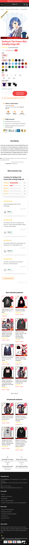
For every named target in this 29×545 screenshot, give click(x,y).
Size (3, 72)
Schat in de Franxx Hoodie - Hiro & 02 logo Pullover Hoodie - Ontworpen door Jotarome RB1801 (20, 334)
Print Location (5, 80)
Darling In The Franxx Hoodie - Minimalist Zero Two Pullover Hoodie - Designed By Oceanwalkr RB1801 (7, 383)
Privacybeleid (4, 498)
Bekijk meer (14, 393)
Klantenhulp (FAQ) (5, 518)
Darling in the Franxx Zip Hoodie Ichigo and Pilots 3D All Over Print (21, 381)
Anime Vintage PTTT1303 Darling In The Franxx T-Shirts (8, 311)
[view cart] (27, 4)
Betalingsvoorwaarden (6, 511)
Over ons (3, 494)
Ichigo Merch (24, 9)
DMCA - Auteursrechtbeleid (7, 500)
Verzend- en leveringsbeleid (7, 509)
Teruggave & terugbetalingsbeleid (8, 513)
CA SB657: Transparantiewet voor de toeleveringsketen (13, 502)
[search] (24, 4)
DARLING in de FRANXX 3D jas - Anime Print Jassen (7, 359)
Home (2, 9)
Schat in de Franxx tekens (12, 9)
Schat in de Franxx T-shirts (17, 162)
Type (3, 53)
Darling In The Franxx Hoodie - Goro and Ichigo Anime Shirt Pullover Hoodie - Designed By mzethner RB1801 (21, 443)
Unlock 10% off (3, 538)
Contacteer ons (4, 516)
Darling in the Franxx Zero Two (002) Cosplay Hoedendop (20, 359)
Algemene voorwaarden (6, 496)
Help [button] (26, 543)
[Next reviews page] (26, 282)
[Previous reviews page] (18, 282)
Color (3, 57)
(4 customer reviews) (13, 47)
